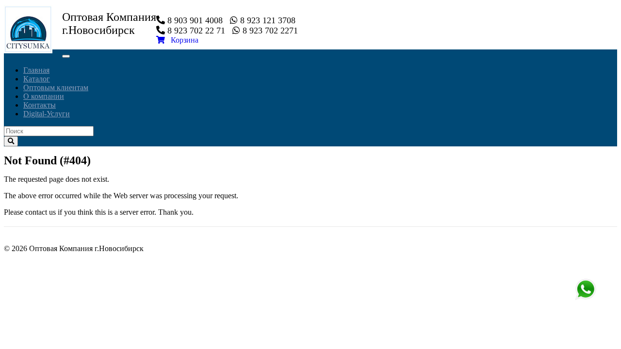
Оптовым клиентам (55, 87)
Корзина (181, 40)
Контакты (39, 105)
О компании (43, 96)
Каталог (36, 79)
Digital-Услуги (46, 114)
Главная (36, 70)
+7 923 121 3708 (585, 289)
